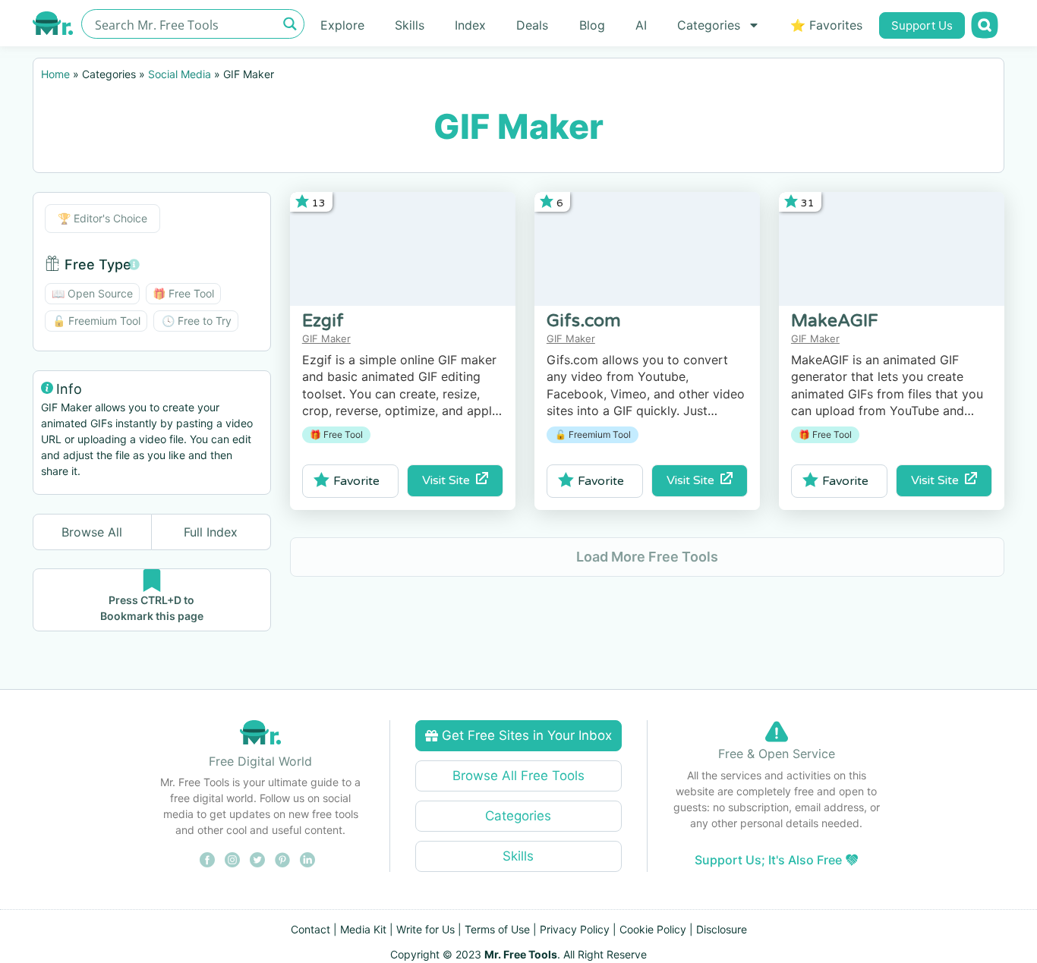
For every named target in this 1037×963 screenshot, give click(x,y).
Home (55, 74)
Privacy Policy (575, 929)
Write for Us (425, 929)
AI (641, 25)
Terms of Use (497, 929)
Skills (409, 25)
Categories (708, 25)
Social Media (179, 74)
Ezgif (323, 321)
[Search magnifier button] (289, 23)
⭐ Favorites (826, 25)
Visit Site (449, 480)
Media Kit (363, 929)
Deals (532, 25)
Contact (310, 929)
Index (470, 25)
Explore (342, 25)
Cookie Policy (652, 929)
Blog (592, 25)
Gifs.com (584, 321)
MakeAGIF (834, 321)
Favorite (356, 481)
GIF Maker (326, 338)
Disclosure (721, 929)
